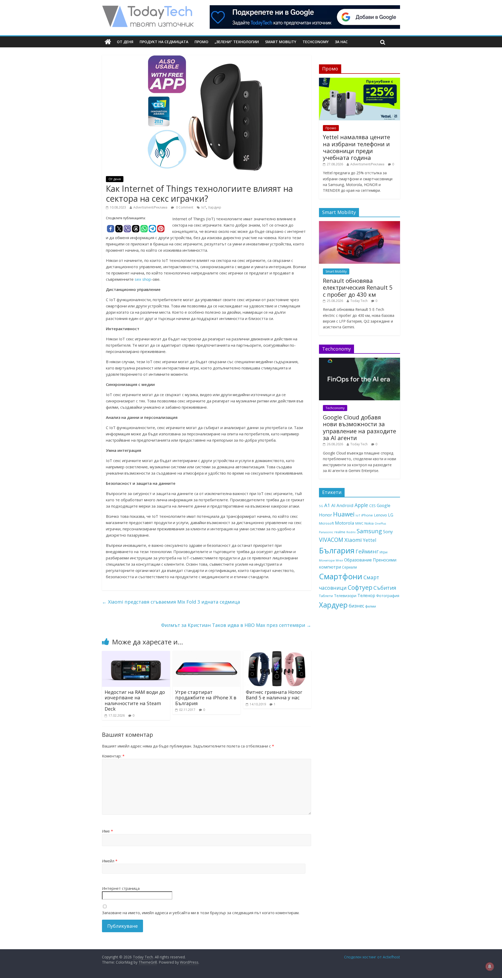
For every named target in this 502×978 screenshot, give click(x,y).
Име (107, 831)
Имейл (109, 860)
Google (383, 505)
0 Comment (184, 207)
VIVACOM (331, 539)
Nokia (369, 523)
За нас (341, 41)
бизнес (356, 606)
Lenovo (380, 515)
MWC (359, 523)
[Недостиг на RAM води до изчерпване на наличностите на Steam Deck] (136, 654)
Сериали (349, 567)
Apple (361, 505)
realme (339, 532)
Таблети (326, 595)
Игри (383, 552)
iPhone (367, 515)
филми (370, 606)
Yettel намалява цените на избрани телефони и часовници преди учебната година (356, 147)
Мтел (339, 560)
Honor (325, 515)
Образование (358, 560)
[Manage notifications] (490, 966)
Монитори (327, 560)
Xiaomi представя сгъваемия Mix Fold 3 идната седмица (171, 602)
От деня (125, 41)
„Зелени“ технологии (237, 41)
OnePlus (380, 523)
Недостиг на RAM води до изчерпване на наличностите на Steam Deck (135, 700)
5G (321, 506)
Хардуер (214, 207)
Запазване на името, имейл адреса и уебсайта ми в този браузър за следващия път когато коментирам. (200, 912)
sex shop (143, 279)
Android (344, 505)
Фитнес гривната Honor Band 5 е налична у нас (274, 695)
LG (390, 515)
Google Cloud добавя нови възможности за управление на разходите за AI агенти (359, 427)
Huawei (344, 514)
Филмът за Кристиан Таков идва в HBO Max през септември (236, 625)
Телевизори (345, 595)
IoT (203, 207)
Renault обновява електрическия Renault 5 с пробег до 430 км (358, 287)
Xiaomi (353, 539)
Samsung (369, 531)
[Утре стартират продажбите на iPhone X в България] (207, 654)
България (337, 550)
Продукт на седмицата (164, 41)
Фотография (387, 595)
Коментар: (113, 755)
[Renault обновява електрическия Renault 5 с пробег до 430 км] (359, 223)
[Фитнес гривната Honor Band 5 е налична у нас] (277, 654)
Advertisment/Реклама (150, 207)
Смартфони (340, 576)
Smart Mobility (280, 41)
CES (372, 505)
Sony (388, 532)
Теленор (366, 595)
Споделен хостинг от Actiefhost (372, 956)
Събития (384, 587)
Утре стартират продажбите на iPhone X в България (205, 697)
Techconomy (316, 41)
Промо (201, 41)
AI (333, 505)
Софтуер (360, 587)
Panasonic (326, 532)
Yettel (369, 540)
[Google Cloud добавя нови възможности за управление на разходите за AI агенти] (359, 360)
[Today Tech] (147, 8)
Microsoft (326, 523)
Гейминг (367, 551)
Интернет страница (121, 888)
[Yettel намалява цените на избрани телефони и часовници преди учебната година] (359, 80)
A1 (327, 505)
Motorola (344, 523)
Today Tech (359, 301)
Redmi (351, 532)
